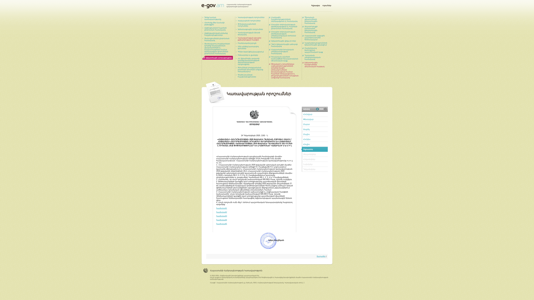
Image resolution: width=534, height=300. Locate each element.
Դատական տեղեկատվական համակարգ (313, 57)
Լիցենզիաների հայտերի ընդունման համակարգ (215, 29)
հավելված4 (221, 220)
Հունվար (307, 114)
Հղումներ (326, 5)
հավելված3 (221, 216)
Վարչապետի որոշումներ (249, 21)
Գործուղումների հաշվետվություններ (247, 76)
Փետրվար (308, 119)
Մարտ (306, 124)
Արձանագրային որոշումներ (250, 29)
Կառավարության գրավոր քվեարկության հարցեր (249, 39)
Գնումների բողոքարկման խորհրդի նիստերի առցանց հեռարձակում (250, 69)
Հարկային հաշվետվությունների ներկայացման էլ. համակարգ (284, 19)
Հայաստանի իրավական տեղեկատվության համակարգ (282, 51)
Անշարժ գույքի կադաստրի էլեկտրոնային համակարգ (311, 29)
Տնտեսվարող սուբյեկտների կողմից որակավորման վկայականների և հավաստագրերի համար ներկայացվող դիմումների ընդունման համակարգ (217, 48)
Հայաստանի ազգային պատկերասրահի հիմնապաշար (315, 38)
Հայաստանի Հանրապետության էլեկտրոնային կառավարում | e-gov (227, 6)
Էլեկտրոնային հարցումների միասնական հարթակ (315, 65)
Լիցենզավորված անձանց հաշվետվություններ (216, 34)
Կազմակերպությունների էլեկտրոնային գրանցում (316, 44)
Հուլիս (306, 144)
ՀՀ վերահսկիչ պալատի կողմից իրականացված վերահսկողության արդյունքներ (248, 61)
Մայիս (306, 134)
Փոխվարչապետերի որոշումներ (247, 25)
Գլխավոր (315, 5)
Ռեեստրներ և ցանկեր (248, 55)
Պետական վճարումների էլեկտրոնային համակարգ (311, 20)
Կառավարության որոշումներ (251, 17)
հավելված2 (221, 212)
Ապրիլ (306, 129)
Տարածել (321, 256)
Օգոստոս (308, 149)
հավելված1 (221, 208)
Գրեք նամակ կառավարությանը (212, 18)
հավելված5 (221, 224)
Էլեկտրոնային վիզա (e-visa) (283, 41)
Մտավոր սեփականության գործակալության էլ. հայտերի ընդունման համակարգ (284, 26)
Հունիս (306, 139)
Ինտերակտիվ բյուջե (247, 43)
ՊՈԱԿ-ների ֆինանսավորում (251, 52)
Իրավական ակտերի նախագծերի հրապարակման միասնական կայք (284, 59)
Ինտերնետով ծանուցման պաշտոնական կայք (314, 50)
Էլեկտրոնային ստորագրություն (219, 58)
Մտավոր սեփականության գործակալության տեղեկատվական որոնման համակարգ (283, 35)
